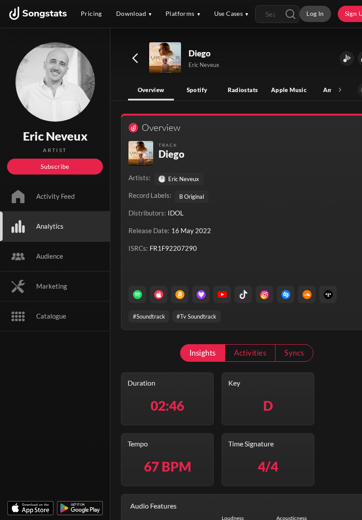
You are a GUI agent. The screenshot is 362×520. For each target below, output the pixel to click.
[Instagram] (264, 294)
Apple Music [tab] (288, 89)
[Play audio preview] (166, 59)
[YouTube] (222, 294)
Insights (202, 352)
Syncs (294, 352)
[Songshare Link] (346, 58)
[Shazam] (285, 294)
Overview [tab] (151, 89)
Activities (250, 352)
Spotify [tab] (197, 89)
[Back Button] (135, 58)
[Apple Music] (158, 294)
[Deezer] (201, 294)
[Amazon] (180, 294)
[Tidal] (328, 294)
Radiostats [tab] (243, 89)
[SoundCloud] (307, 294)
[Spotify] (137, 294)
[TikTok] (243, 294)
